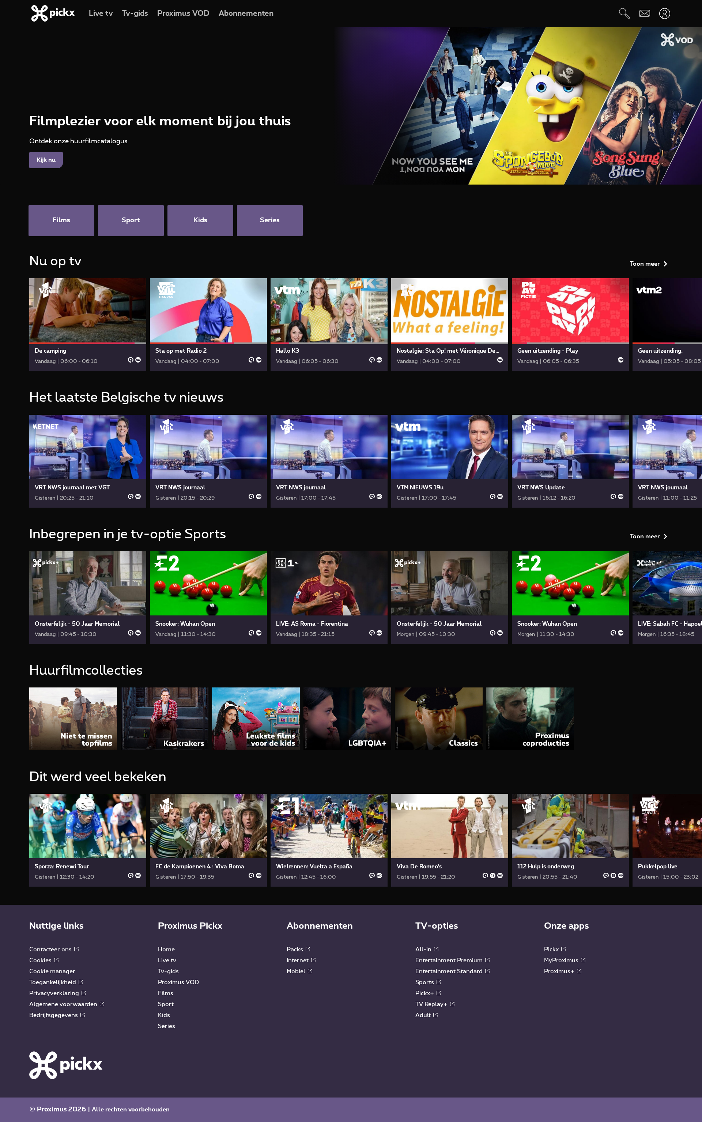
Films (165, 993)
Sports (425, 982)
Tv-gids (168, 971)
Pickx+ (425, 993)
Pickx (552, 949)
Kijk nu (46, 160)
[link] (87, 324)
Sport (166, 1004)
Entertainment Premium (449, 960)
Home (166, 949)
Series (166, 1026)
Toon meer (645, 264)
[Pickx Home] (65, 1065)
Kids (164, 1015)
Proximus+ (560, 971)
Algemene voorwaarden (64, 1004)
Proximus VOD (178, 982)
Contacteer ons (51, 949)
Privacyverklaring (54, 993)
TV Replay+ (432, 1004)
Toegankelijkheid (53, 982)
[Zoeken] (624, 13)
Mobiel (297, 971)
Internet (298, 960)
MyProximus (562, 960)
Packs (296, 949)
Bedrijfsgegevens (54, 1015)
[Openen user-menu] (664, 13)
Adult (423, 1015)
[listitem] (73, 718)
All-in (424, 949)
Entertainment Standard (449, 971)
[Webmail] (644, 13)
